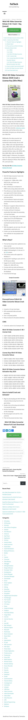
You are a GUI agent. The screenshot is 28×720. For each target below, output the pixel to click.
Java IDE (6, 623)
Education (6, 589)
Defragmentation (8, 566)
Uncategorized (8, 683)
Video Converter (8, 691)
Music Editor (7, 636)
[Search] (23, 483)
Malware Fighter (8, 627)
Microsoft (6, 630)
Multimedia (7, 632)
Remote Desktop (8, 664)
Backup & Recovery (9, 551)
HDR (7, 252)
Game (5, 606)
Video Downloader (9, 693)
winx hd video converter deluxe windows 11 (12, 461)
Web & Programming (9, 702)
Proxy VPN (7, 657)
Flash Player (7, 602)
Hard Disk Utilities (8, 613)
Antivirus (6, 534)
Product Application (9, 651)
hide (19, 35)
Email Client (7, 591)
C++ (5, 555)
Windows (6, 706)
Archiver (6, 540)
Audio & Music (8, 542)
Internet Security (8, 619)
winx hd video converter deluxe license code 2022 (13, 453)
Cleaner (6, 557)
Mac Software (7, 625)
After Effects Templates (10, 527)
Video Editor (18, 19)
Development (7, 572)
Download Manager (9, 576)
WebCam (6, 704)
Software (14, 19)
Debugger (6, 564)
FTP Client (6, 604)
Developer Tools (8, 570)
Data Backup (7, 561)
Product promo (8, 653)
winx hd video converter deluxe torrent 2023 (12, 458)
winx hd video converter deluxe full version (12, 447)
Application (7, 538)
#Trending (6, 521)
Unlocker (6, 687)
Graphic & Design (8, 608)
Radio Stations (8, 659)
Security (6, 668)
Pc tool (6, 642)
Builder (6, 553)
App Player (7, 536)
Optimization (7, 640)
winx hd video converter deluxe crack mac (11, 445)
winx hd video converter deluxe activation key (12, 442)
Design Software (8, 568)
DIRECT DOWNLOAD (14, 435)
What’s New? (9, 44)
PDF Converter (8, 644)
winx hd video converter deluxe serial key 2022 (12, 456)
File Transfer (7, 600)
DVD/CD (6, 585)
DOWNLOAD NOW (14, 30)
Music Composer (8, 634)
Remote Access (8, 662)
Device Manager (8, 574)
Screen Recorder (8, 666)
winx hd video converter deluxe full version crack (13, 450)
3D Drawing (7, 523)
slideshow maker (20, 128)
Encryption (7, 593)
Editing (6, 587)
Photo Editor (7, 649)
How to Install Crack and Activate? (14, 66)
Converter (6, 559)
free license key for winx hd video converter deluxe (13, 439)
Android (6, 529)
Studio (5, 676)
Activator (6, 525)
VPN (5, 700)
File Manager (7, 598)
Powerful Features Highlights (13, 42)
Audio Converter (8, 544)
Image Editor (7, 615)
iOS (5, 621)
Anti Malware (7, 532)
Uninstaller (7, 685)
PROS (9, 50)
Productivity (7, 655)
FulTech (14, 4)
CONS (9, 52)
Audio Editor (7, 547)
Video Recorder (8, 698)
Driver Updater (8, 583)
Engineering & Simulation (10, 596)
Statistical (6, 674)
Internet (6, 617)
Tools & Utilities (8, 681)
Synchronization (8, 679)
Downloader (7, 578)
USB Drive (6, 689)
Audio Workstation (9, 549)
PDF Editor (7, 647)
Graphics (6, 610)
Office (5, 638)
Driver (5, 581)
